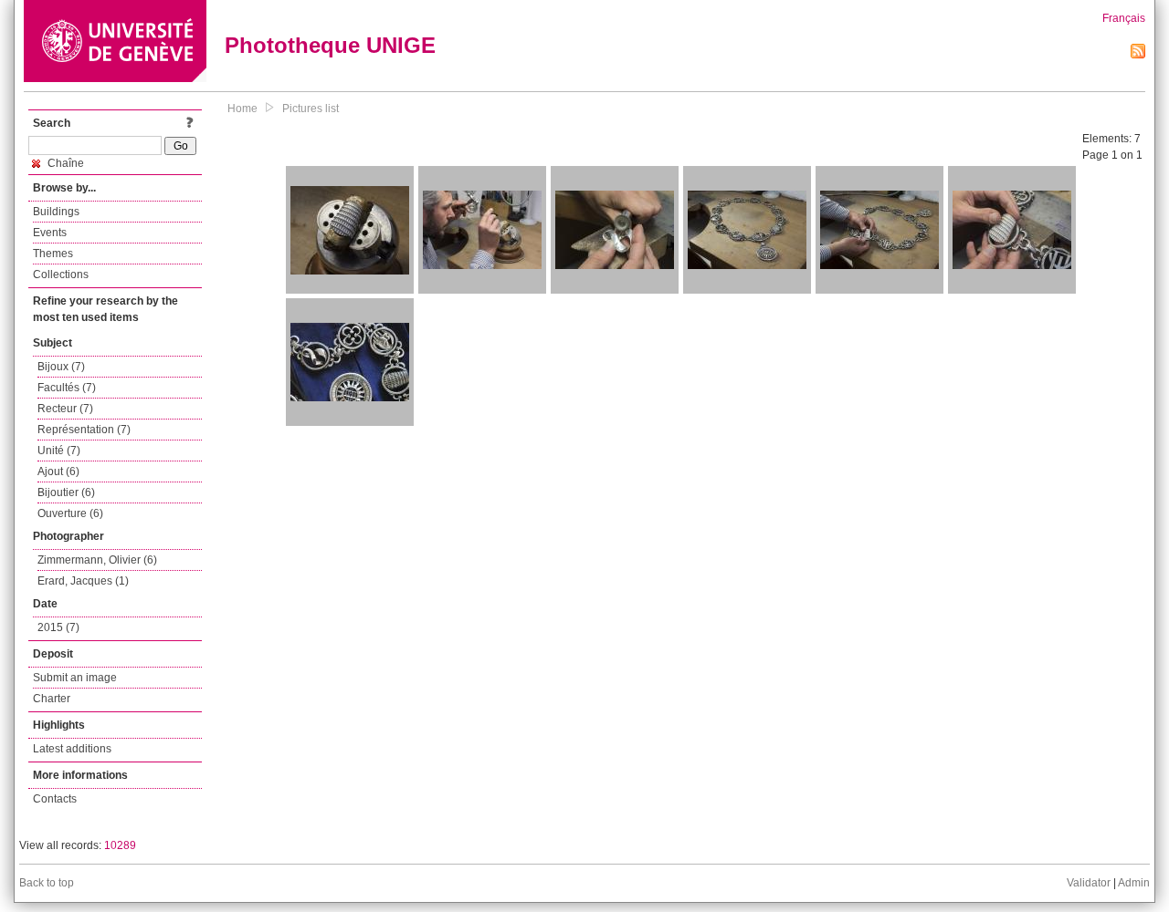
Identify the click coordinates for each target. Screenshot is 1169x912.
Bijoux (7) (61, 366)
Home (242, 108)
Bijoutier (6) (66, 492)
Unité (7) (58, 450)
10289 (120, 845)
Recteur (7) (65, 408)
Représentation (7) (84, 429)
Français (1123, 18)
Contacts (55, 799)
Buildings (56, 211)
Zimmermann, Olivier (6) (97, 560)
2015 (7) (58, 627)
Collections (61, 274)
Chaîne (64, 163)
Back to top (46, 882)
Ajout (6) (58, 471)
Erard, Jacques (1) (83, 581)
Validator (1089, 882)
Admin (1134, 882)
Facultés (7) (66, 387)
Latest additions (72, 748)
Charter (51, 698)
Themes (53, 253)
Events (50, 232)
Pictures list (310, 108)
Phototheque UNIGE (330, 45)
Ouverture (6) (70, 513)
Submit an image (75, 677)
